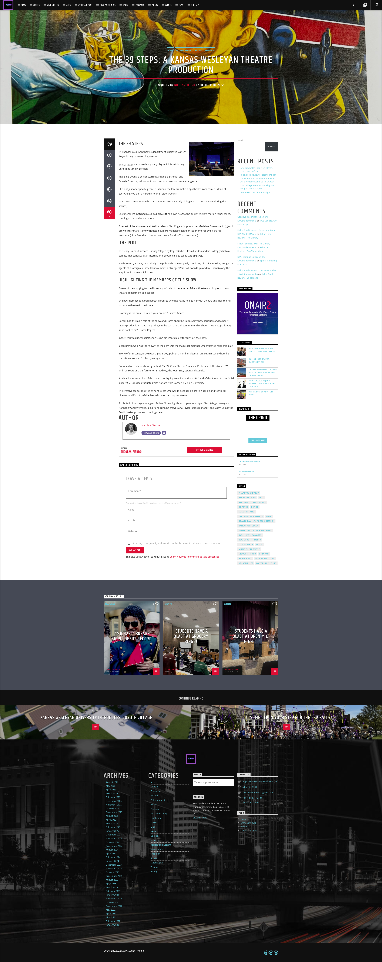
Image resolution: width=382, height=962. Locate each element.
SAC (273, 558)
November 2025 (114, 804)
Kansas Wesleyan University (255, 530)
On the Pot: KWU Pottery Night (255, 192)
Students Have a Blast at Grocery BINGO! (191, 636)
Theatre (209, 50)
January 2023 (112, 894)
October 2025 (112, 808)
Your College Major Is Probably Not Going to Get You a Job (262, 383)
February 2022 (113, 921)
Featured (110, 603)
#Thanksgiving (247, 497)
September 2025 (114, 812)
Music (154, 826)
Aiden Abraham (113, 669)
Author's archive (204, 450)
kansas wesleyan (249, 526)
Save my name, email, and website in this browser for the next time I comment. (177, 543)
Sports (36, 5)
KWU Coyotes (253, 535)
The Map (195, 5)
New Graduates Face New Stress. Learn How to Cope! (262, 350)
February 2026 (113, 797)
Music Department (249, 549)
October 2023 (112, 872)
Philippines (245, 558)
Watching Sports (266, 563)
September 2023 (114, 876)
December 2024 (114, 834)
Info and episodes (258, 440)
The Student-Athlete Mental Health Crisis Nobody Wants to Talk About (263, 372)
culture (154, 786)
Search (240, 140)
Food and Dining (107, 5)
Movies (154, 822)
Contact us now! (249, 830)
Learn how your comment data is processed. (195, 556)
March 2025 (112, 823)
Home (244, 819)
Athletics (244, 502)
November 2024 (114, 838)
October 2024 (112, 842)
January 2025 (112, 830)
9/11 (261, 497)
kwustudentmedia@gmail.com (257, 792)
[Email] (164, 433)
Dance (254, 507)
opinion (264, 554)
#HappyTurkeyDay (249, 493)
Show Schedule (248, 822)
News (23, 5)
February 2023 (113, 891)
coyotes (243, 507)
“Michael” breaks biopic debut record (131, 636)
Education (156, 791)
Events (168, 5)
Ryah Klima (261, 558)
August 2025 (112, 815)
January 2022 (112, 924)
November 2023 (114, 868)
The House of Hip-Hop (249, 462)
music (259, 544)
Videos (155, 5)
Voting (154, 871)
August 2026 (112, 782)
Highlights (156, 818)
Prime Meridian (246, 471)
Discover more (200, 817)
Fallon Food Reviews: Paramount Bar (258, 174)
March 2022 (112, 917)
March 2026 (112, 793)
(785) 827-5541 (249, 787)
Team (181, 5)
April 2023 (111, 883)
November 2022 (114, 898)
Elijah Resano (247, 512)
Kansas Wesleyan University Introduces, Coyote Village (96, 717)
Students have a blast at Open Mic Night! (250, 636)
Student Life (53, 5)
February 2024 (113, 857)
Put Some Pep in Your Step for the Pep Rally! (287, 717)
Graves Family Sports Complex (256, 521)
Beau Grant (259, 502)
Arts (68, 5)
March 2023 (112, 887)
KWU (241, 535)
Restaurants (157, 849)
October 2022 (112, 902)
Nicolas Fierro (184, 85)
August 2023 (112, 879)
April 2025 (111, 819)
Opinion (155, 835)
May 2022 (110, 909)
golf (268, 516)
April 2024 (111, 853)
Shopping (155, 853)
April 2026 (111, 789)
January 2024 (112, 861)
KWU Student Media (250, 540)
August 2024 (112, 849)
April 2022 (111, 913)
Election (154, 795)
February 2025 (113, 827)
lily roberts (246, 544)
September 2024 (114, 846)
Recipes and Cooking (161, 844)
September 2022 (114, 906)
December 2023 (114, 864)
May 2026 (110, 785)
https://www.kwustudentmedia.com (260, 781)
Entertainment (85, 5)
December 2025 (114, 801)
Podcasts (139, 5)
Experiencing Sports (251, 516)
